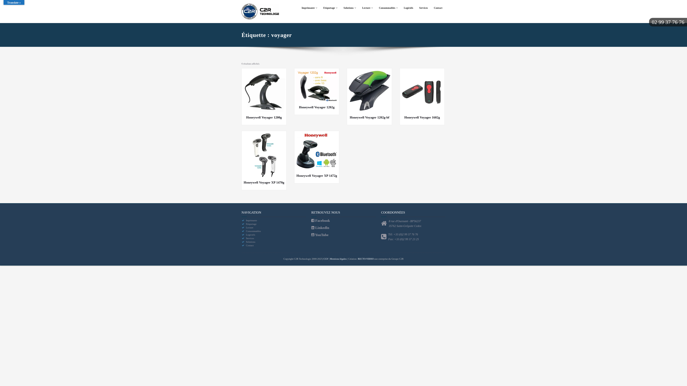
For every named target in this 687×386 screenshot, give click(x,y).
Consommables (387, 8)
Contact (438, 8)
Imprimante (308, 8)
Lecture (366, 8)
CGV (325, 259)
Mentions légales (338, 259)
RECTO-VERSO (366, 259)
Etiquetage (329, 8)
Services (423, 8)
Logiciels (408, 8)
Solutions (349, 8)
